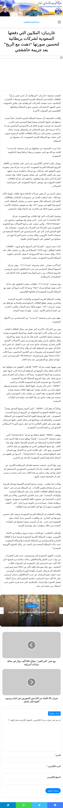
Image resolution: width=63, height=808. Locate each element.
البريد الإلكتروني (53, 766)
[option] (31, 611)
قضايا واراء (31, 606)
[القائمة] (59, 23)
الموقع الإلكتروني (54, 777)
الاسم (58, 755)
